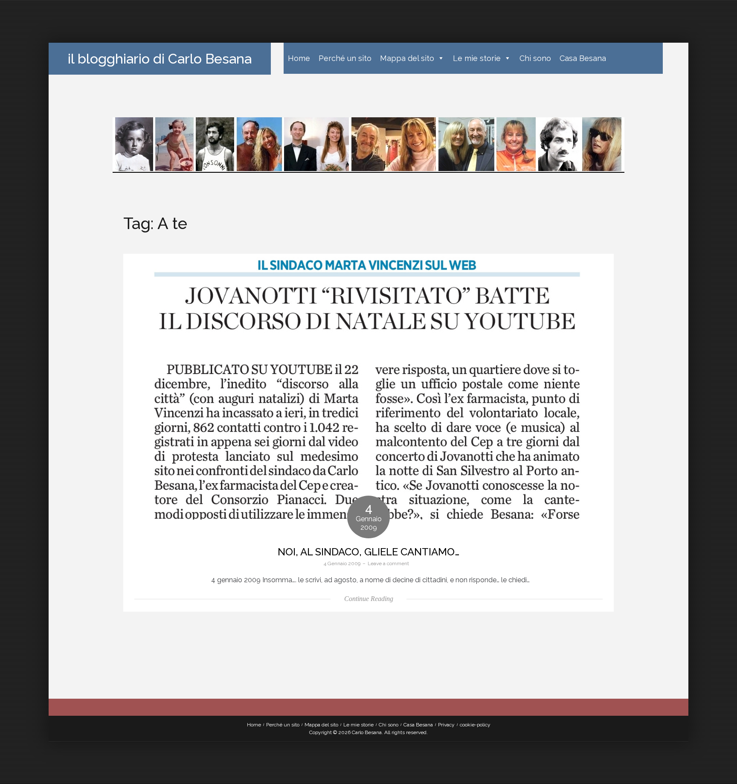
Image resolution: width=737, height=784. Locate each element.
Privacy (446, 725)
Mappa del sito (407, 58)
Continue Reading (368, 598)
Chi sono (535, 58)
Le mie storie (477, 58)
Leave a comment (388, 563)
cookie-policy (475, 725)
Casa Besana (583, 58)
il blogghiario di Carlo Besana (160, 59)
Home (299, 58)
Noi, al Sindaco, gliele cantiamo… (368, 552)
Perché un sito (345, 58)
